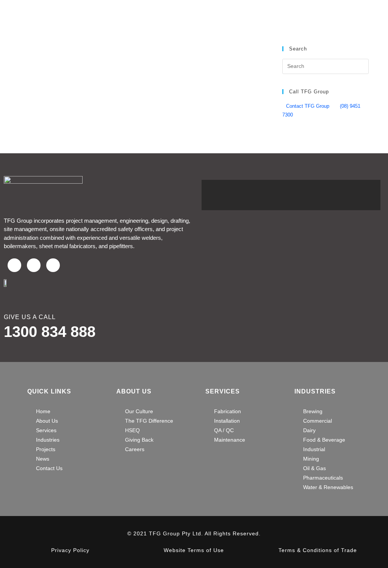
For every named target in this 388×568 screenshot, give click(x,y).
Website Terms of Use (194, 550)
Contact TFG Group (307, 106)
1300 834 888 (49, 331)
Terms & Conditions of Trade (317, 550)
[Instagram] (34, 265)
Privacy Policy (70, 550)
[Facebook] (14, 265)
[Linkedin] (53, 265)
